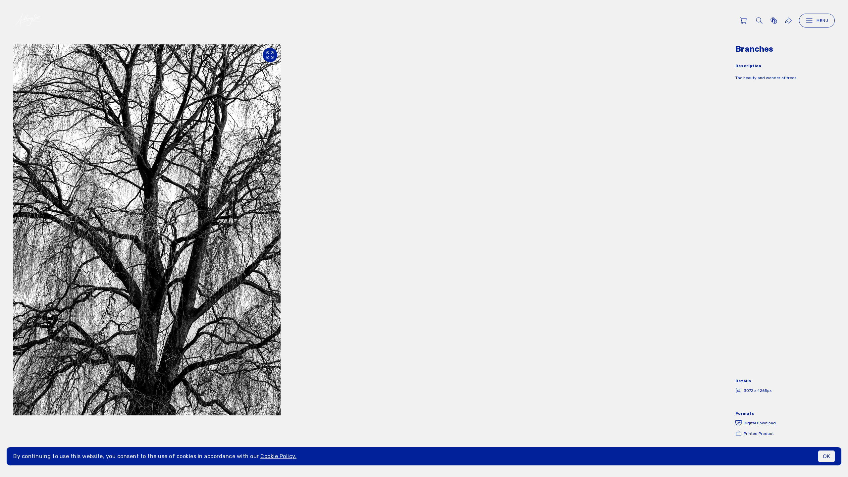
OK (826, 456)
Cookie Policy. (278, 456)
